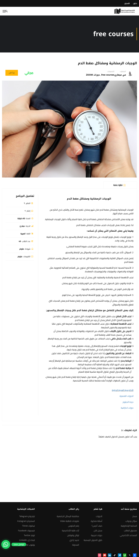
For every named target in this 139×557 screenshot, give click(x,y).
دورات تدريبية (96, 535)
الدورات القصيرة (126, 396)
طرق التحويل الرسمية (93, 540)
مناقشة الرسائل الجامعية (68, 516)
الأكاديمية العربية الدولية (122, 390)
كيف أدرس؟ (97, 526)
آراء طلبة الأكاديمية (70, 530)
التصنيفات (110, 71)
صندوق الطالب (130, 530)
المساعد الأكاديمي (128, 535)
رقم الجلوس (73, 526)
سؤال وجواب (131, 521)
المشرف (123, 71)
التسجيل (127, 3)
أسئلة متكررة (96, 521)
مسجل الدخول (117, 437)
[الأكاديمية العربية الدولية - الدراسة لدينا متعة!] (124, 11)
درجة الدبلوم (128, 402)
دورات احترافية (127, 408)
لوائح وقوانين (73, 535)
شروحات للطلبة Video (69, 521)
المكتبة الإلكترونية (129, 526)
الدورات (99, 516)
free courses (107, 75)
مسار (134, 516)
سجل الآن (98, 530)
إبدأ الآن (12, 72)
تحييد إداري (74, 540)
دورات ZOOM (93, 75)
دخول (135, 3)
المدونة (75, 545)
